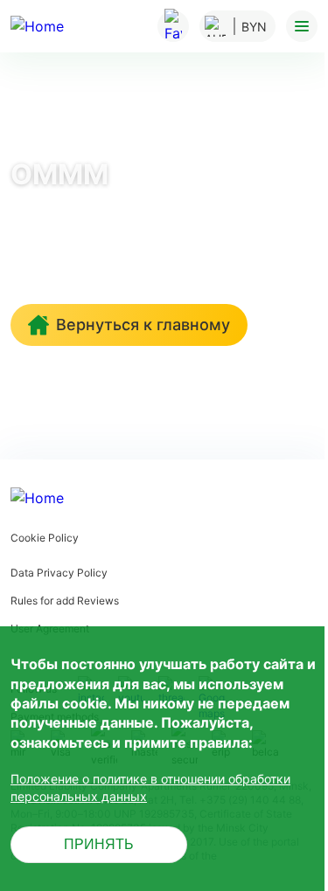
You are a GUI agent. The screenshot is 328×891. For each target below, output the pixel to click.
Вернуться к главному (143, 324)
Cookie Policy (44, 537)
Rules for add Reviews (64, 600)
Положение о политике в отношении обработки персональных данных (150, 787)
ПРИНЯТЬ (99, 844)
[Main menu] (302, 26)
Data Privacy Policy (59, 572)
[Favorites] (173, 26)
